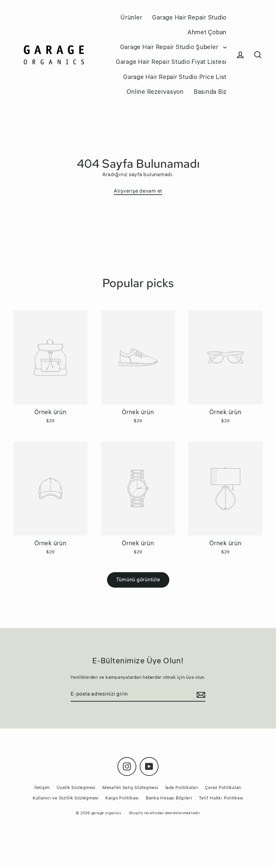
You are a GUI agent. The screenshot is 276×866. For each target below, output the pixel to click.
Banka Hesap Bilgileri (169, 798)
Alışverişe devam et (138, 191)
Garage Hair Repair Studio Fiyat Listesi (171, 61)
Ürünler (131, 17)
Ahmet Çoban (207, 32)
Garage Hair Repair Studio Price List (175, 77)
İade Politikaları (182, 788)
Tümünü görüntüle (138, 579)
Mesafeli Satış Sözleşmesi (130, 788)
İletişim (42, 788)
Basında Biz (210, 91)
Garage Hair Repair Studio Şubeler (170, 47)
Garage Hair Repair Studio (189, 17)
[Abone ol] (200, 694)
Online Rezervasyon (155, 91)
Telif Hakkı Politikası (221, 798)
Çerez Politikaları (223, 788)
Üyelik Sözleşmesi (76, 788)
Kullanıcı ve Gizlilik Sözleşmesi (66, 798)
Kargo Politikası (122, 798)
